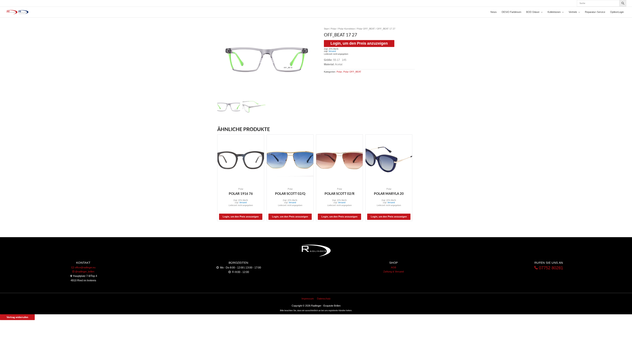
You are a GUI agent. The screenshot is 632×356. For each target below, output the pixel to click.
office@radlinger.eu (84, 267)
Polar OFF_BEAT (366, 29)
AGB (393, 267)
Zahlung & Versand (393, 271)
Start (326, 29)
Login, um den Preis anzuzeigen (359, 43)
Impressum (308, 298)
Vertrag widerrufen (17, 317)
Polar (333, 29)
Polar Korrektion (346, 29)
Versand (332, 51)
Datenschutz (324, 298)
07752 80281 (550, 267)
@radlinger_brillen (84, 271)
